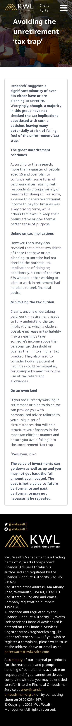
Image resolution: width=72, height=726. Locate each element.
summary (15, 659)
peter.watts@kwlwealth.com (26, 651)
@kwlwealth (18, 524)
